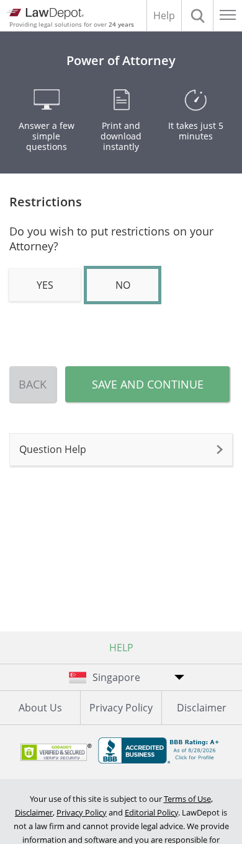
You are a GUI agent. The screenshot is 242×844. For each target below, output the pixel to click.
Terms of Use (187, 798)
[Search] (197, 15)
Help (164, 15)
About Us (40, 707)
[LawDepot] (45, 13)
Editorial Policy (151, 812)
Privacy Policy (121, 707)
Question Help (52, 449)
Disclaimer (201, 707)
